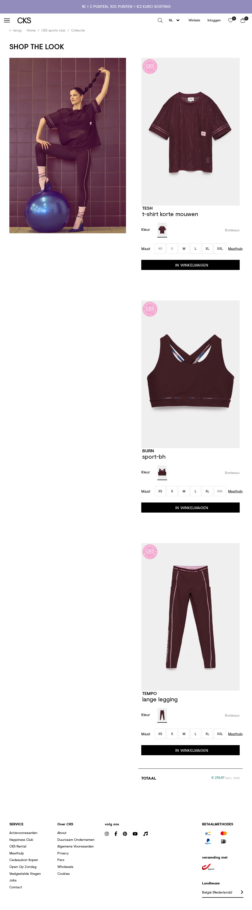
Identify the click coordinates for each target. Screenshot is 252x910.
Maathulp (16, 853)
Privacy (63, 853)
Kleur (146, 229)
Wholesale (65, 866)
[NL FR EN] (175, 20)
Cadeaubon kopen (23, 859)
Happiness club (21, 839)
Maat (145, 248)
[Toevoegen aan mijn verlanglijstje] (235, 208)
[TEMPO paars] (162, 715)
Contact (15, 887)
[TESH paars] (162, 230)
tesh (147, 208)
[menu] (7, 20)
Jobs (12, 880)
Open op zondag (22, 866)
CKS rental (17, 846)
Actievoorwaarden (23, 832)
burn (148, 450)
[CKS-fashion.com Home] (85, 20)
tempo (149, 693)
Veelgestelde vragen (25, 873)
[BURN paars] (162, 472)
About (61, 832)
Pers (60, 859)
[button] (160, 20)
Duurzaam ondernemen (75, 839)
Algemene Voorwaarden (75, 846)
